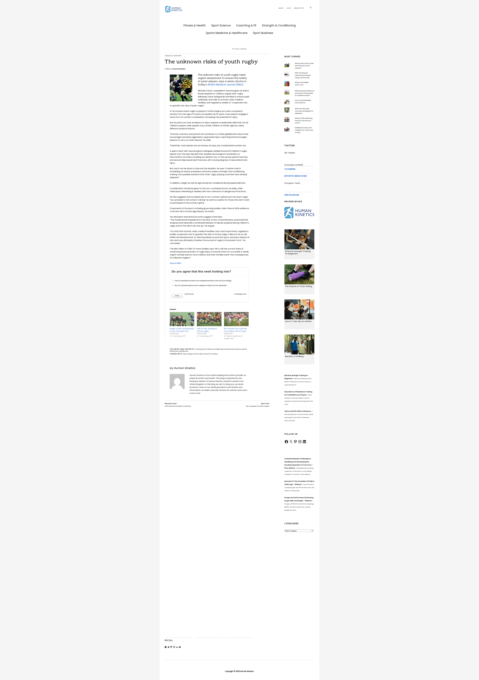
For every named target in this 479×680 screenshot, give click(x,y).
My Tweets (289, 152)
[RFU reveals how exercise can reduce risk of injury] (236, 319)
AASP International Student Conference (178, 405)
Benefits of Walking (294, 356)
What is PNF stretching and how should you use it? (303, 120)
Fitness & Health (194, 25)
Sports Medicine (295, 176)
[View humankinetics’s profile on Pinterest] (174, 647)
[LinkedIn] (304, 442)
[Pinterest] (295, 442)
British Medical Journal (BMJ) (225, 84)
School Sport (199, 354)
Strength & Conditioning (279, 25)
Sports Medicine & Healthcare (226, 33)
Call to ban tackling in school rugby (207, 329)
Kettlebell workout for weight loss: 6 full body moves (304, 130)
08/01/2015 (177, 56)
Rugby (190, 354)
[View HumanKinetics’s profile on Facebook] (166, 647)
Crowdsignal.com (240, 294)
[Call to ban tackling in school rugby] (209, 319)
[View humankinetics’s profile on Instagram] (171, 647)
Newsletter (299, 8)
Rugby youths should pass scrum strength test (182, 329)
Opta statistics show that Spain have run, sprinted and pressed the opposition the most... (298, 398)
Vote (177, 296)
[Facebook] (286, 442)
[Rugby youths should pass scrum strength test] (182, 319)
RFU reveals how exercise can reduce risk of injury (235, 329)
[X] (291, 442)
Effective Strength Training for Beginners (298, 252)
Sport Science (221, 25)
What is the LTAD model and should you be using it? (304, 65)
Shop (289, 8)
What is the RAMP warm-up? (302, 83)
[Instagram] (300, 442)
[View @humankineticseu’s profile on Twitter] (169, 647)
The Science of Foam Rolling (298, 286)
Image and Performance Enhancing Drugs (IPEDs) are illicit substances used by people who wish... (299, 504)
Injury (185, 354)
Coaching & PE (246, 25)
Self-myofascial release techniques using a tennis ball (303, 75)
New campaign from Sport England (257, 405)
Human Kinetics (179, 69)
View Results (189, 294)
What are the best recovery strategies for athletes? (304, 111)
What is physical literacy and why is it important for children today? (304, 93)
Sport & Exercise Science (231, 349)
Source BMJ (175, 263)
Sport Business (263, 33)
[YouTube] (180, 647)
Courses (290, 169)
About (281, 8)
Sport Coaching (211, 354)
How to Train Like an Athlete (298, 321)
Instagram (291, 195)
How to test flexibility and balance (303, 101)
